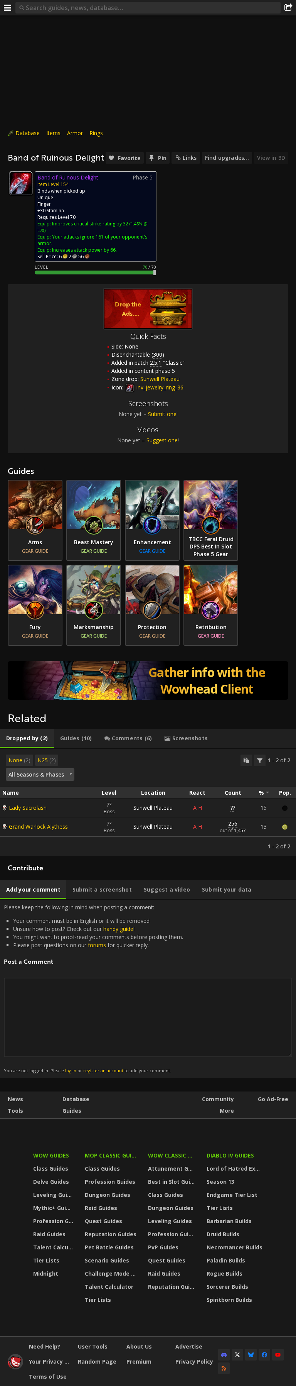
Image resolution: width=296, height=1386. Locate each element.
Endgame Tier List (232, 1194)
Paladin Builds (226, 1260)
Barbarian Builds (229, 1221)
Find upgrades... (227, 157)
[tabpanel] (148, 802)
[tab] (27, 738)
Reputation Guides (110, 1234)
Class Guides (50, 1168)
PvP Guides (163, 1247)
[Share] (288, 7)
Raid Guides (49, 1234)
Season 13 (220, 1181)
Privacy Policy (194, 1361)
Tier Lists (46, 1260)
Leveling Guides (54, 1194)
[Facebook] (264, 1355)
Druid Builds (223, 1234)
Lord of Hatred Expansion (236, 1168)
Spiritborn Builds (229, 1299)
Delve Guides (51, 1181)
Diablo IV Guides (230, 1155)
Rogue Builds (224, 1273)
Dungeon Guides (107, 1194)
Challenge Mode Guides (112, 1273)
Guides (71, 1110)
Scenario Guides (107, 1260)
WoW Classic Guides (172, 1155)
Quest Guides (103, 1221)
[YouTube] (278, 1355)
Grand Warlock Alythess (38, 826)
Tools (15, 1110)
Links (190, 157)
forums (97, 945)
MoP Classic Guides (112, 1155)
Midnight (45, 1273)
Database (27, 133)
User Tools (93, 1346)
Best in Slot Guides (172, 1181)
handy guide (118, 928)
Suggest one (162, 440)
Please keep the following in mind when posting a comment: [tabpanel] (93, 988)
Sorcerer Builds (227, 1286)
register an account (103, 1070)
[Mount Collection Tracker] (148, 680)
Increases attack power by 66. (84, 250)
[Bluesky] (251, 1355)
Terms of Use (48, 1376)
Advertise (188, 1346)
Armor (75, 133)
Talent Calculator (54, 1247)
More (227, 1110)
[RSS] (224, 1368)
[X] (237, 1355)
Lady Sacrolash (28, 807)
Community (218, 1099)
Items (53, 133)
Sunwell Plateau (153, 807)
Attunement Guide (172, 1168)
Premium (138, 1361)
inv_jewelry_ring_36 (159, 387)
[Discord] (224, 1355)
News (15, 1099)
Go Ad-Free (273, 1099)
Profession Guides (54, 1221)
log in (70, 1070)
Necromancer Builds (234, 1247)
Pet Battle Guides (109, 1247)
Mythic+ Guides (54, 1208)
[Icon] (21, 183)
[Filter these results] (260, 760)
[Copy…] (246, 760)
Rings (96, 133)
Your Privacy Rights (50, 1361)
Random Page (97, 1361)
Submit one (162, 414)
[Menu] (7, 7)
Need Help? (44, 1346)
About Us (139, 1346)
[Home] (15, 1367)
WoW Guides (51, 1155)
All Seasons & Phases (36, 774)
